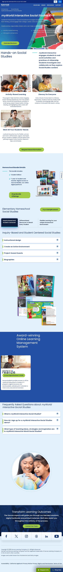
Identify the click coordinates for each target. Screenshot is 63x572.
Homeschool (4, 9)
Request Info (44, 570)
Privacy (35, 563)
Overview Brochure (10, 43)
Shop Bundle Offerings (16, 195)
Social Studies (15, 9)
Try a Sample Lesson (50, 209)
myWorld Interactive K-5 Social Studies (11, 11)
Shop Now (58, 570)
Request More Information (31, 150)
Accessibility (5, 563)
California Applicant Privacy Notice (21, 563)
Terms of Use (57, 563)
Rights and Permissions (45, 563)
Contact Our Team (31, 526)
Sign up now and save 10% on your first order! (14, 1)
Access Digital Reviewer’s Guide (13, 375)
